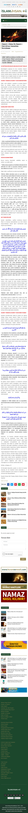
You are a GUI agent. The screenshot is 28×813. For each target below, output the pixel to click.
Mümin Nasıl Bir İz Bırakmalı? (15, 611)
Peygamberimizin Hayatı (7, 727)
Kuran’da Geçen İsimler (7, 722)
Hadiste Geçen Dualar (6, 738)
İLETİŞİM (23, 2)
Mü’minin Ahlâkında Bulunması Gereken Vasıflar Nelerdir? (15, 623)
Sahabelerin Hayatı (6, 769)
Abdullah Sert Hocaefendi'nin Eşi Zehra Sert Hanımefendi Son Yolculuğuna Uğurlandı (17, 676)
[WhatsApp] (15, 6)
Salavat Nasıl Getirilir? (6, 735)
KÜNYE (3, 2)
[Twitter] (9, 6)
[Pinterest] (17, 6)
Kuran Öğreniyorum (6, 778)
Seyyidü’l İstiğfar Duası (7, 772)
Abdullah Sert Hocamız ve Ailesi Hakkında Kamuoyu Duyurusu (15, 681)
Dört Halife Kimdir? (6, 744)
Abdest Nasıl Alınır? (6, 729)
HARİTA (13, 2)
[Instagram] (11, 6)
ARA (20, 2)
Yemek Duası (4, 751)
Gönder (23, 559)
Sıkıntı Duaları (4, 724)
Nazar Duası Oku (5, 771)
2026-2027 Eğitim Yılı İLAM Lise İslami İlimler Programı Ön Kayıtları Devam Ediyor (17, 630)
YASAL (17, 2)
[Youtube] (13, 6)
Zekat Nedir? (4, 749)
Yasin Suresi (4, 762)
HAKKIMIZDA (8, 2)
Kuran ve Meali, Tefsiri (6, 716)
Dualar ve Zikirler (5, 704)
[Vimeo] (20, 795)
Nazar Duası (4, 726)
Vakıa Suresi (4, 767)
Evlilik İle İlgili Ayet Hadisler (8, 742)
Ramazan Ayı (4, 747)
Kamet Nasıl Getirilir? (6, 745)
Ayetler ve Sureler (5, 713)
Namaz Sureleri (5, 711)
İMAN (9, 24)
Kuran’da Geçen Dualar (7, 736)
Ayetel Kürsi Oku (5, 731)
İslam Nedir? (4, 706)
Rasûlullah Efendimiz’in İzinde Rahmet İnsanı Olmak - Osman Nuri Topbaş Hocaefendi (17, 671)
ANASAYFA (4, 24)
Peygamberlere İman (19, 51)
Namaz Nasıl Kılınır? (6, 702)
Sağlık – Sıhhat (5, 754)
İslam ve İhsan (4, 480)
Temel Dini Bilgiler (5, 756)
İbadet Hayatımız (5, 753)
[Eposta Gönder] (23, 484)
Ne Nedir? (3, 764)
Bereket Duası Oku (6, 733)
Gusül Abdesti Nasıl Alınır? (7, 709)
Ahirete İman (3, 53)
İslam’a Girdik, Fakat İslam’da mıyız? (16, 633)
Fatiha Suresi (4, 774)
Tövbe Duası (4, 718)
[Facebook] (7, 6)
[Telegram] (19, 6)
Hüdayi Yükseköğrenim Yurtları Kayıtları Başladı (15, 664)
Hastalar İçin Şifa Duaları (7, 708)
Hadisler (3, 765)
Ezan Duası (4, 776)
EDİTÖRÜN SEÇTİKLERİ (6, 654)
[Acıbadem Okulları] (14, 690)
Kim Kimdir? (4, 758)
